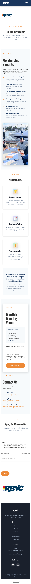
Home (15, 526)
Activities (15, 531)
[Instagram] (18, 565)
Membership (15, 534)
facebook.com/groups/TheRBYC (14, 407)
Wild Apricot (16, 582)
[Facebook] (13, 565)
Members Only (15, 536)
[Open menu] (26, 3)
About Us (15, 528)
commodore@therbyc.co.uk (12, 395)
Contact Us (15, 539)
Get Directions (15, 365)
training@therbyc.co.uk (11, 401)
